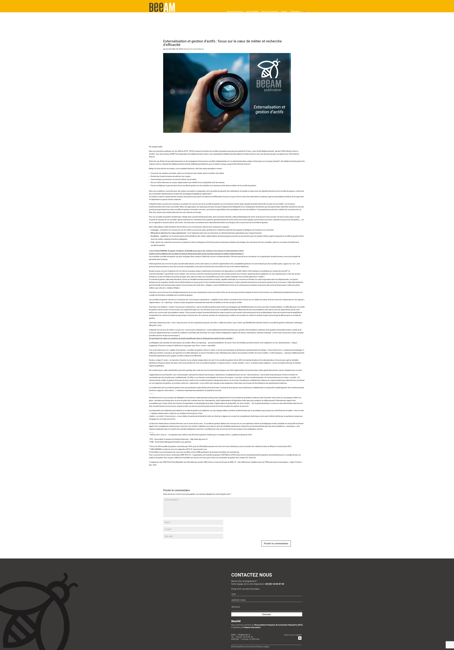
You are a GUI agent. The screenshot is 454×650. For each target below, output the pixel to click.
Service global (252, 11)
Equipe (284, 11)
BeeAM (169, 49)
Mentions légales (263, 647)
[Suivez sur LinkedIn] (299, 638)
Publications (295, 11)
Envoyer (266, 614)
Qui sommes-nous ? (235, 11)
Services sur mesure (269, 11)
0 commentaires (197, 49)
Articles (187, 49)
